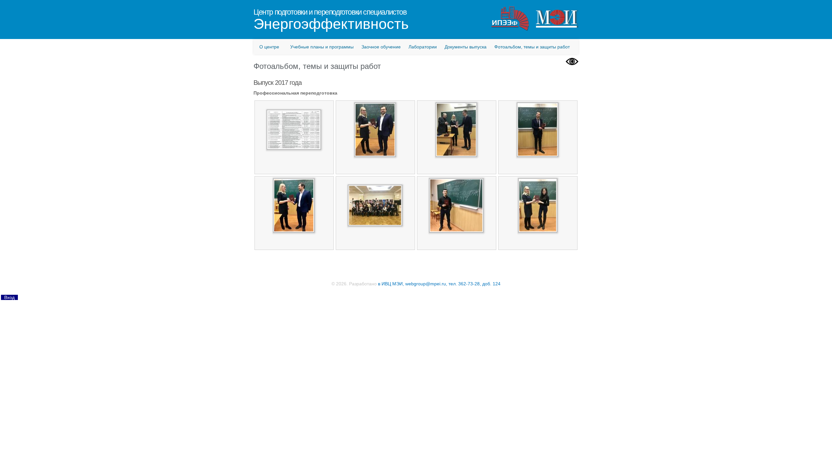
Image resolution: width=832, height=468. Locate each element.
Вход (9, 297)
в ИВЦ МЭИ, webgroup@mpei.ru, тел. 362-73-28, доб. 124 (439, 283)
